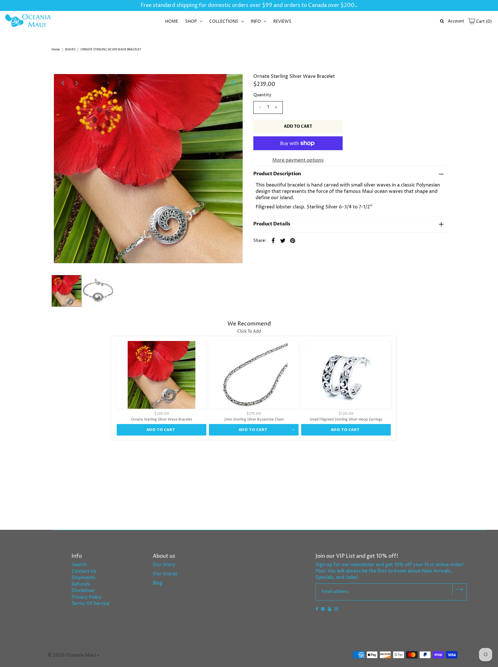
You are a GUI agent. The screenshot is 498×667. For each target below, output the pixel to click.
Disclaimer (83, 590)
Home (56, 50)
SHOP (191, 21)
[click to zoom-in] (233, 83)
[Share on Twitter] (283, 240)
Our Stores (165, 574)
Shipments (83, 577)
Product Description (277, 174)
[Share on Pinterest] (292, 240)
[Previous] (62, 83)
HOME (171, 21)
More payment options (298, 160)
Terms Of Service (90, 603)
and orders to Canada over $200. (314, 5)
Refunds (80, 584)
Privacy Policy (86, 597)
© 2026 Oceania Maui (71, 655)
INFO (256, 21)
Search (79, 565)
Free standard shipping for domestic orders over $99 (206, 5)
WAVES (70, 50)
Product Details (271, 224)
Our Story (164, 565)
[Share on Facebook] (273, 240)
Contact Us (83, 571)
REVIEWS (282, 21)
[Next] (77, 83)
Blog (158, 583)
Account (456, 21)
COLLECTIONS (223, 21)
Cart (483, 21)
